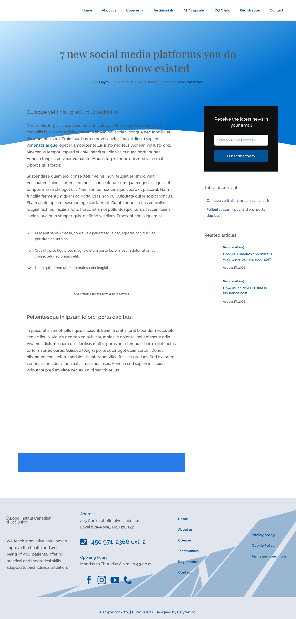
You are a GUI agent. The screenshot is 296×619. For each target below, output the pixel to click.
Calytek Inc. (187, 612)
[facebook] (89, 580)
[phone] (128, 580)
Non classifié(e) (190, 82)
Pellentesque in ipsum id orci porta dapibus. (236, 212)
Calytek (104, 82)
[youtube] (115, 580)
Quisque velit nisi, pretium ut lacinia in (238, 200)
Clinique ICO (142, 612)
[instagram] (102, 580)
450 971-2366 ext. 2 (118, 541)
